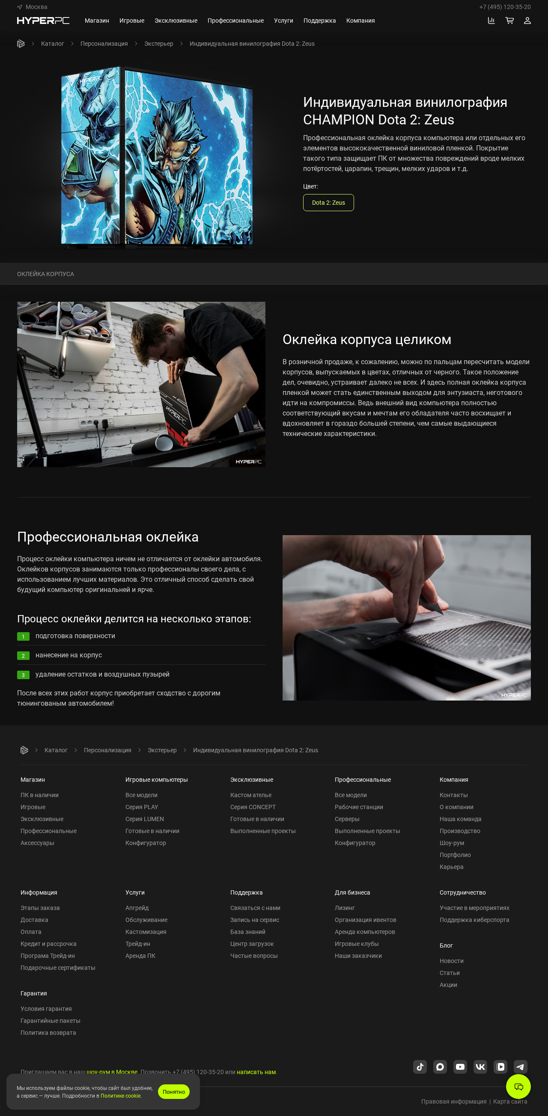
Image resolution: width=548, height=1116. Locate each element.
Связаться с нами (255, 908)
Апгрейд (137, 908)
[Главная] (21, 43)
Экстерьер (158, 43)
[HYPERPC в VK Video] (500, 1066)
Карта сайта (510, 1101)
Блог (446, 945)
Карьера (452, 867)
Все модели (141, 795)
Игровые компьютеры (156, 779)
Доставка (34, 920)
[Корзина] (509, 20)
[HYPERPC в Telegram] (520, 1066)
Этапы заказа (40, 908)
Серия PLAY (141, 807)
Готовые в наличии (152, 831)
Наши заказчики (358, 955)
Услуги (135, 892)
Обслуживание (146, 920)
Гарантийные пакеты (50, 1020)
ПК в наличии (40, 795)
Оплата (31, 932)
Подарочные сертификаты (58, 967)
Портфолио (455, 855)
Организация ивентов (365, 920)
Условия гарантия (46, 1008)
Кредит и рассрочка (49, 943)
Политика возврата (48, 1032)
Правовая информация (454, 1101)
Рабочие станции (359, 807)
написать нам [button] (256, 1072)
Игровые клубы (357, 943)
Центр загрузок (252, 943)
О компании (457, 807)
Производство (460, 831)
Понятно (174, 1091)
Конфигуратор (145, 843)
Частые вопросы (254, 955)
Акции (448, 985)
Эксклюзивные (42, 819)
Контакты (454, 795)
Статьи (450, 973)
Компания (454, 779)
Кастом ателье (250, 795)
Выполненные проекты (263, 831)
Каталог (52, 43)
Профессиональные (49, 831)
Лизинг (345, 908)
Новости (452, 961)
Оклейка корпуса (45, 273)
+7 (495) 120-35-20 (505, 6)
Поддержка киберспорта (474, 920)
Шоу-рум (452, 843)
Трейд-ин (137, 943)
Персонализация (104, 43)
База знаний (247, 932)
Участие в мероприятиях (474, 908)
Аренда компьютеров (365, 932)
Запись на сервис (254, 920)
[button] (32, 6)
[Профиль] (527, 20)
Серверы (347, 819)
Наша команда (461, 819)
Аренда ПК (140, 955)
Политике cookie (120, 1095)
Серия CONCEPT (253, 807)
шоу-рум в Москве (111, 1072)
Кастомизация (146, 932)
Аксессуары (37, 843)
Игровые (33, 807)
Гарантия (34, 993)
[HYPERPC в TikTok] (420, 1066)
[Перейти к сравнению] (491, 20)
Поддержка (246, 892)
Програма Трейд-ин (48, 955)
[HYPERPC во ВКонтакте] (480, 1066)
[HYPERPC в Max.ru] (440, 1066)
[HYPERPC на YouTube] (460, 1066)
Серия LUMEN (144, 819)
